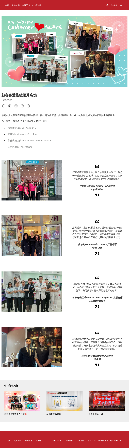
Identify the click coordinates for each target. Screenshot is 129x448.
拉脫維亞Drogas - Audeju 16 (22, 128)
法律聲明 (80, 441)
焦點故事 (17, 441)
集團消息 (28, 441)
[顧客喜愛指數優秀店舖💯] (22, 401)
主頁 (8, 441)
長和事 (38, 441)
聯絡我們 (69, 441)
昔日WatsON (56, 441)
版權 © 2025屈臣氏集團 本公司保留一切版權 (105, 441)
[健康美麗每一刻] (107, 401)
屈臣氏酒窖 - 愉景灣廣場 (20, 147)
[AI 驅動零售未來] (64, 401)
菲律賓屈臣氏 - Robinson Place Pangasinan (29, 140)
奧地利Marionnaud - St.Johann (23, 134)
